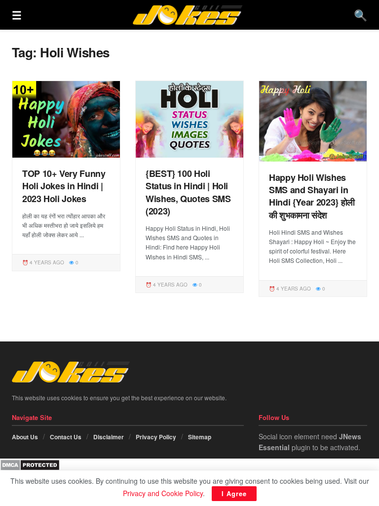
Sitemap (199, 436)
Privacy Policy (156, 436)
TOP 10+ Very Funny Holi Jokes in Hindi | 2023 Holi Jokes (64, 186)
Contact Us (65, 436)
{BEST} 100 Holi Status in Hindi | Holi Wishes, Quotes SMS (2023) (188, 192)
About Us (25, 436)
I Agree (234, 493)
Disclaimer (108, 436)
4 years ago (46, 262)
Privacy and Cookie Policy (163, 493)
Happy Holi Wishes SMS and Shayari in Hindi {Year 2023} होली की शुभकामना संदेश (312, 196)
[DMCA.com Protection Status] (30, 464)
